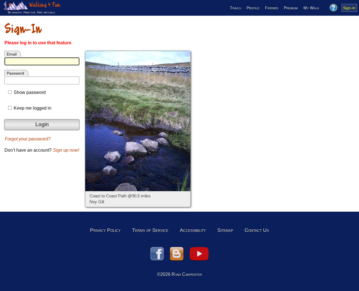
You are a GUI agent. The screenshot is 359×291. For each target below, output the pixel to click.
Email (12, 54)
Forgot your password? (27, 139)
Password (15, 73)
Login (42, 124)
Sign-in (349, 8)
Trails (235, 8)
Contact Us (257, 230)
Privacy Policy (105, 230)
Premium (291, 8)
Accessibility (193, 230)
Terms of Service (150, 230)
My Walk (311, 8)
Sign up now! (66, 150)
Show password (29, 92)
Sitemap (225, 230)
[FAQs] (333, 7)
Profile (253, 8)
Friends (271, 8)
